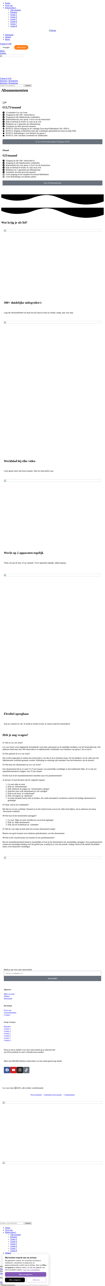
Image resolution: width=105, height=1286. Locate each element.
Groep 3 (13, 15)
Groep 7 (13, 24)
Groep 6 (13, 21)
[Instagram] (20, 1070)
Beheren (36, 1280)
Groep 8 (13, 26)
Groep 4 (13, 17)
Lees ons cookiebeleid (31, 1270)
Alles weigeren (15, 1280)
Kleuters (13, 12)
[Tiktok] (26, 1070)
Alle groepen (15, 10)
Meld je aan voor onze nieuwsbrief (18, 970)
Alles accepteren (25, 1274)
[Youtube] (13, 1070)
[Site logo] (11, 56)
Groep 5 (13, 19)
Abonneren (21, 47)
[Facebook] (7, 1070)
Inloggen (6, 47)
